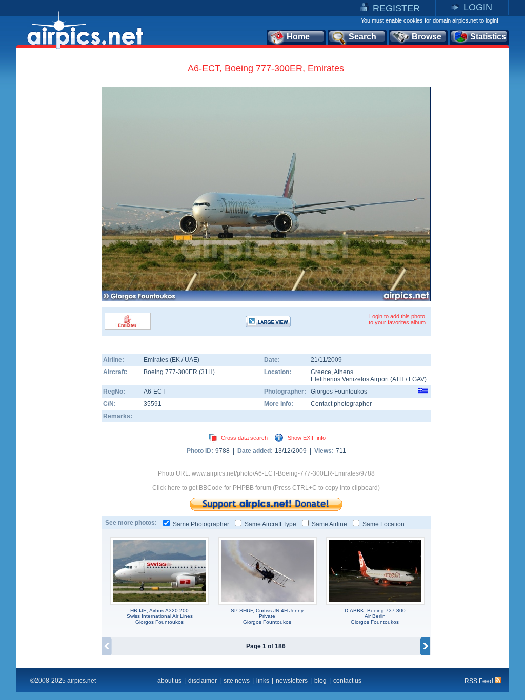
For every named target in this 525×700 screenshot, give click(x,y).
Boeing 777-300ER (171, 372)
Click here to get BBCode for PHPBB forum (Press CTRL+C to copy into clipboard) (266, 487)
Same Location (383, 524)
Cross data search (244, 438)
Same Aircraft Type (270, 524)
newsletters (292, 680)
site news (237, 680)
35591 (152, 403)
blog (320, 680)
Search (362, 36)
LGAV (417, 379)
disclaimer (202, 680)
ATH (398, 379)
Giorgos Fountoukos (339, 391)
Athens (343, 372)
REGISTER (396, 8)
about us (169, 680)
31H (207, 372)
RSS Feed (480, 681)
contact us (347, 680)
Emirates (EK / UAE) (171, 359)
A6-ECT (155, 391)
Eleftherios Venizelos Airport (350, 379)
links (262, 680)
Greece (321, 372)
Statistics (488, 36)
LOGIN (477, 7)
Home (298, 36)
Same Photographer (201, 524)
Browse (426, 36)
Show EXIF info (307, 438)
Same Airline (329, 524)
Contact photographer (341, 403)
